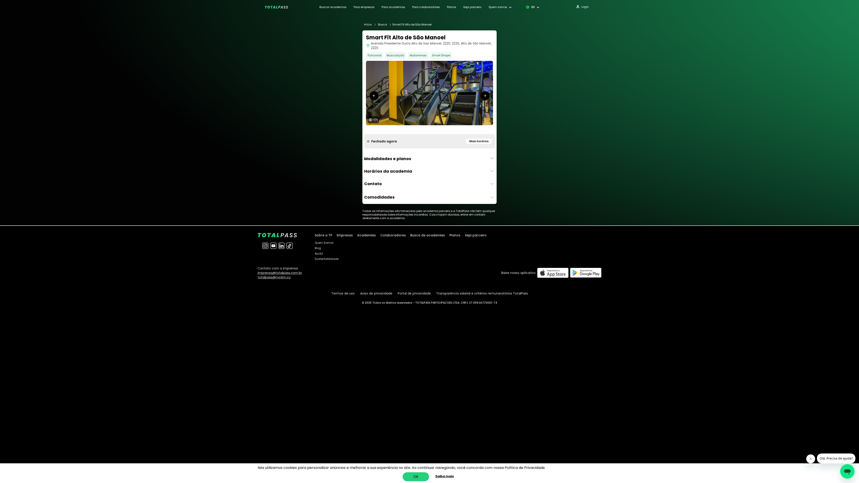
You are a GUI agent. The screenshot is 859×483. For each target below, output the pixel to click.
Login (585, 7)
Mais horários (479, 141)
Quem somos (498, 7)
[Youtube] (273, 246)
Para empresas (364, 7)
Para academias (393, 7)
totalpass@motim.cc (274, 277)
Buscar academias (333, 7)
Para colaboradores (426, 7)
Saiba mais (444, 476)
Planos (451, 7)
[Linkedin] (281, 246)
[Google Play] (585, 273)
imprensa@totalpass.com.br (280, 273)
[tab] (420, 130)
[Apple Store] (552, 273)
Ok (415, 476)
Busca (382, 24)
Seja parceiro (472, 7)
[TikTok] (289, 246)
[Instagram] (265, 246)
